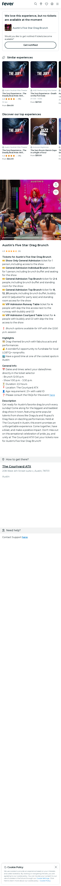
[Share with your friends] (56, 185)
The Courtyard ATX (16, 466)
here (52, 395)
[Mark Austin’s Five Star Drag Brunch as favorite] (56, 192)
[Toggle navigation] (57, 4)
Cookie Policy (45, 881)
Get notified (30, 45)
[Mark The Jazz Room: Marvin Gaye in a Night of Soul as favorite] (53, 121)
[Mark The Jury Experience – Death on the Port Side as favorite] (53, 64)
